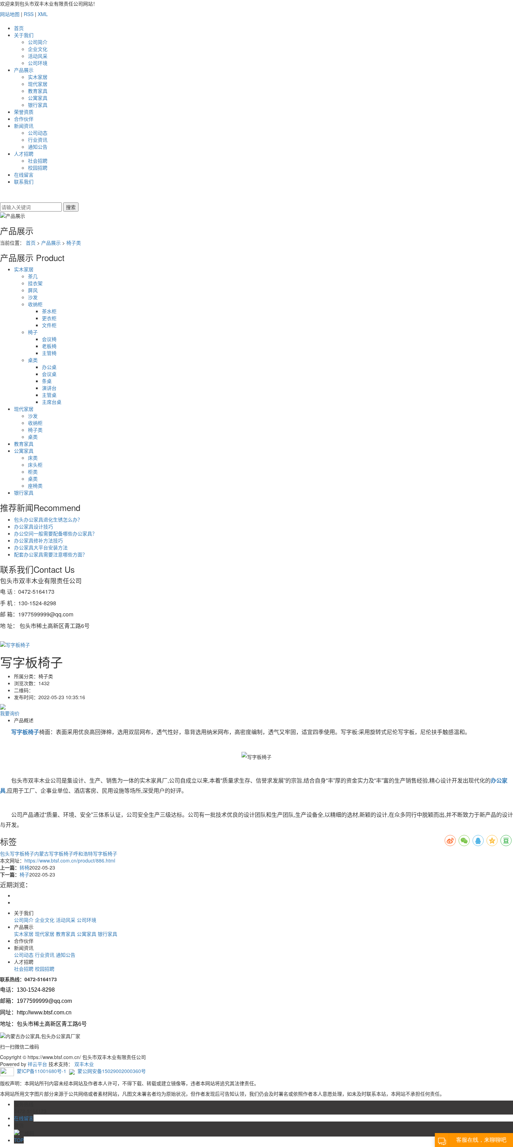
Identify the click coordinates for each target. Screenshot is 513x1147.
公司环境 (37, 62)
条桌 (47, 380)
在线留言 (24, 174)
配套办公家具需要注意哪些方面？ (50, 554)
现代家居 (37, 83)
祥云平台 (37, 1063)
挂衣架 (35, 283)
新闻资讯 (24, 125)
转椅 (24, 867)
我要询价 (10, 713)
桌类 (33, 359)
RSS (29, 13)
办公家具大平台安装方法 (41, 547)
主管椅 (49, 352)
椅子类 (73, 242)
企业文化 (37, 48)
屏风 (33, 290)
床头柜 (35, 464)
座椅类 (35, 485)
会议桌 (49, 373)
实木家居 (37, 76)
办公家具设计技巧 (33, 526)
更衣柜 (49, 317)
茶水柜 (49, 311)
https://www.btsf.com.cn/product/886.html (69, 860)
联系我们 (24, 181)
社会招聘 (37, 160)
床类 (33, 457)
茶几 (33, 276)
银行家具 (37, 104)
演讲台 (49, 387)
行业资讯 (37, 139)
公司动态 (37, 132)
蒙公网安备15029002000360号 (111, 1070)
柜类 (33, 471)
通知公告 (37, 146)
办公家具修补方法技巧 (38, 540)
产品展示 (24, 69)
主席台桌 (51, 401)
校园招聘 (37, 167)
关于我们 (24, 34)
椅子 (33, 331)
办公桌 (49, 366)
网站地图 (10, 13)
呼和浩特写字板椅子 (95, 853)
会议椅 (49, 338)
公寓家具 (37, 97)
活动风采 (37, 55)
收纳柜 (35, 304)
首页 (19, 27)
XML (43, 13)
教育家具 (37, 90)
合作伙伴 (24, 118)
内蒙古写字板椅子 (53, 853)
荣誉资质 (24, 111)
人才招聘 (24, 153)
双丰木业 (84, 1063)
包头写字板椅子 (17, 853)
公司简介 (37, 41)
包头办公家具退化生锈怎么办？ (48, 519)
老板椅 (49, 345)
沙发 (33, 297)
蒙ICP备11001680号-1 (41, 1070)
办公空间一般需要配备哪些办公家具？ (55, 533)
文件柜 (49, 324)
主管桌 (49, 394)
